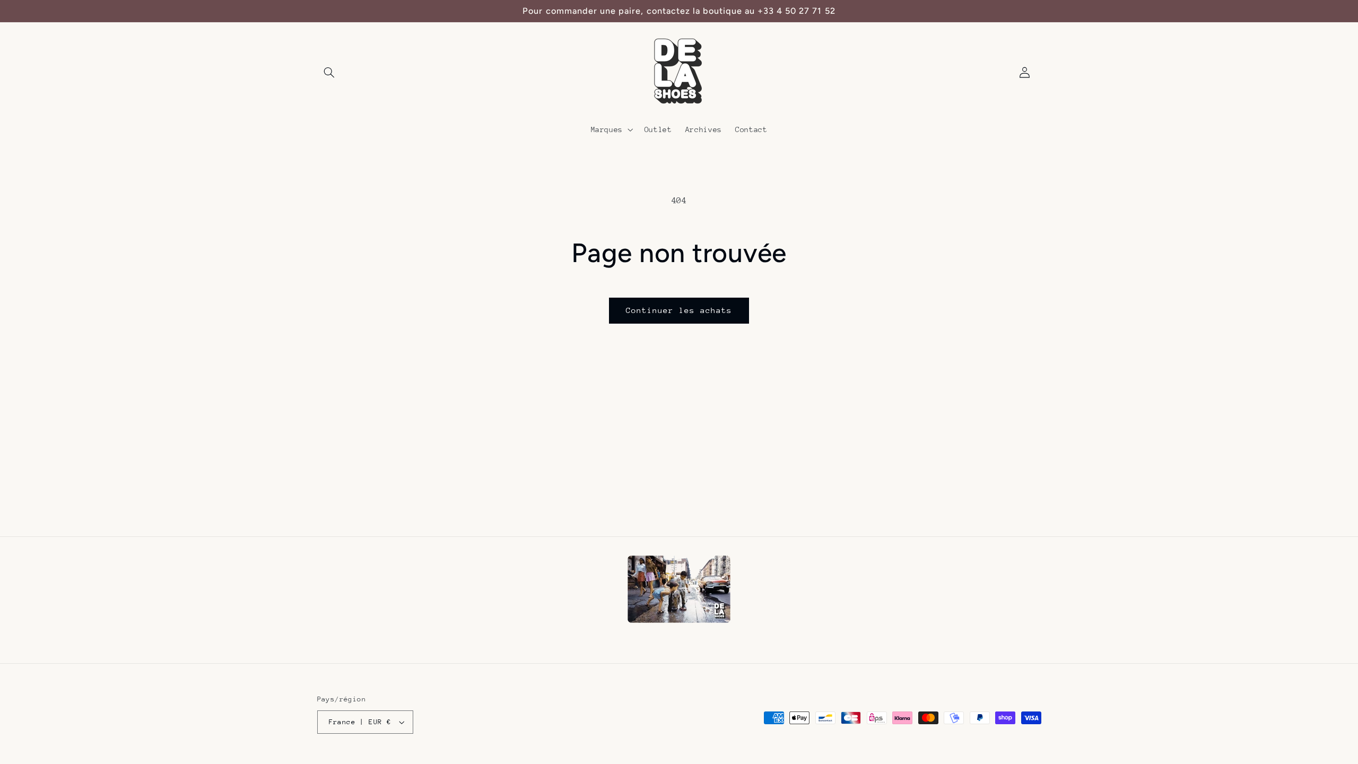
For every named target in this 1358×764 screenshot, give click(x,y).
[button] (329, 72)
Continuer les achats (679, 310)
